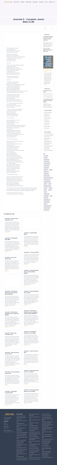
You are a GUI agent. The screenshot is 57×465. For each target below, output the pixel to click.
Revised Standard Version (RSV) (47, 439)
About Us (5, 423)
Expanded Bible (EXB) (20, 456)
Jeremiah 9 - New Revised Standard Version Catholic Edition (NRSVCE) (11, 293)
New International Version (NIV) (34, 457)
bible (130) (51, 169)
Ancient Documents (47, 118)
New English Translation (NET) (34, 450)
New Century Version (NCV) (34, 448)
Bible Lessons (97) (46, 173)
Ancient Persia (46, 128)
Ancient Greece (47, 121)
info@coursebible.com (8, 430)
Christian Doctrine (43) (47, 179)
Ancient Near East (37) (47, 163)
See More (45, 84)
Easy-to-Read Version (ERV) (21, 447)
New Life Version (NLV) (46, 414)
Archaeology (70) (46, 167)
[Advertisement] (28, 10)
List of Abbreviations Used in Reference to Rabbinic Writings (48, 100)
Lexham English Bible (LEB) (33, 428)
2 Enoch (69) (45, 157)
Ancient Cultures (47, 116)
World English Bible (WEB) (46, 451)
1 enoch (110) (46, 155)
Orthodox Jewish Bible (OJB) (47, 434)
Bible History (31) (46, 171)
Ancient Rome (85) (46, 165)
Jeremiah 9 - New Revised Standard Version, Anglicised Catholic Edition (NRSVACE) (31, 312)
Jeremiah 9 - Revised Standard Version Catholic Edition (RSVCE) (31, 272)
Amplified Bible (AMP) (47, 141)
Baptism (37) (46, 169)
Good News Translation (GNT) (21, 459)
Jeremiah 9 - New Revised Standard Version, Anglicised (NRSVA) (12, 314)
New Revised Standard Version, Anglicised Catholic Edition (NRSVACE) (47, 429)
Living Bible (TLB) (32, 430)
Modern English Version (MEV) (34, 432)
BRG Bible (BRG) (47, 148)
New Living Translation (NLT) (47, 415)
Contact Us (6, 424)
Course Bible (9, 417)
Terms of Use (6, 426)
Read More (7, 232)
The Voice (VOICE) (45, 445)
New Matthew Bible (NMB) (46, 417)
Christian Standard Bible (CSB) (21, 432)
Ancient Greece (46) (46, 161)
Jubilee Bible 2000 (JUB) (33, 425)
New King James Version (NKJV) (34, 459)
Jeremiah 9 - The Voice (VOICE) (31, 252)
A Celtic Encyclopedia (48, 112)
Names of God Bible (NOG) (34, 436)
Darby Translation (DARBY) (21, 440)
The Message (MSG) (45, 443)
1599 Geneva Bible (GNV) (20, 416)
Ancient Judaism (47, 126)
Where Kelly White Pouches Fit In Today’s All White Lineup (48, 50)
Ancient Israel (46, 124)
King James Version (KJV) (33, 427)
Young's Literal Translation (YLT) (47, 457)
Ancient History (47, 123)
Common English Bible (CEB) (21, 434)
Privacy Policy (6, 427)
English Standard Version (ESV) (21, 449)
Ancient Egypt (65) (46, 159)
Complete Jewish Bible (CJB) (21, 435)
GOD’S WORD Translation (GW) (22, 458)
